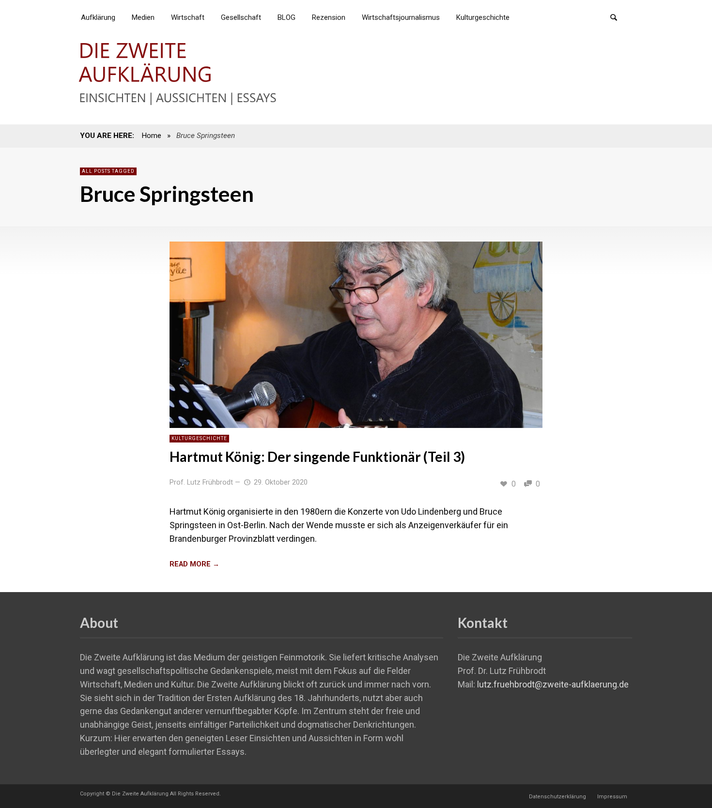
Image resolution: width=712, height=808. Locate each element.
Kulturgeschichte (199, 438)
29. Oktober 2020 (281, 482)
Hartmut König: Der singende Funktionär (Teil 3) (317, 456)
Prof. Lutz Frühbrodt (201, 482)
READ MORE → (194, 564)
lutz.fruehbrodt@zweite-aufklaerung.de (553, 684)
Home (151, 135)
